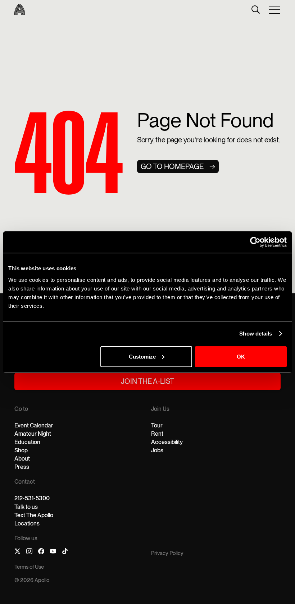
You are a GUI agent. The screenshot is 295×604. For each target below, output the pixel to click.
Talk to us (26, 506)
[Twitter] (17, 552)
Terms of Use (29, 567)
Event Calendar (33, 425)
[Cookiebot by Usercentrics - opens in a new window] (255, 242)
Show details (255, 333)
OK (241, 356)
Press (21, 466)
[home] (19, 9)
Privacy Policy (167, 553)
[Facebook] (41, 552)
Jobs (157, 450)
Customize (142, 356)
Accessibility (167, 442)
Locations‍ (27, 523)
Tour (157, 425)
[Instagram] (29, 552)
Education (27, 442)
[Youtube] (53, 552)
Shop (21, 450)
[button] (275, 9)
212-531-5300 (32, 498)
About (22, 458)
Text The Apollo (33, 515)
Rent (157, 433)
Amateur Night (32, 433)
